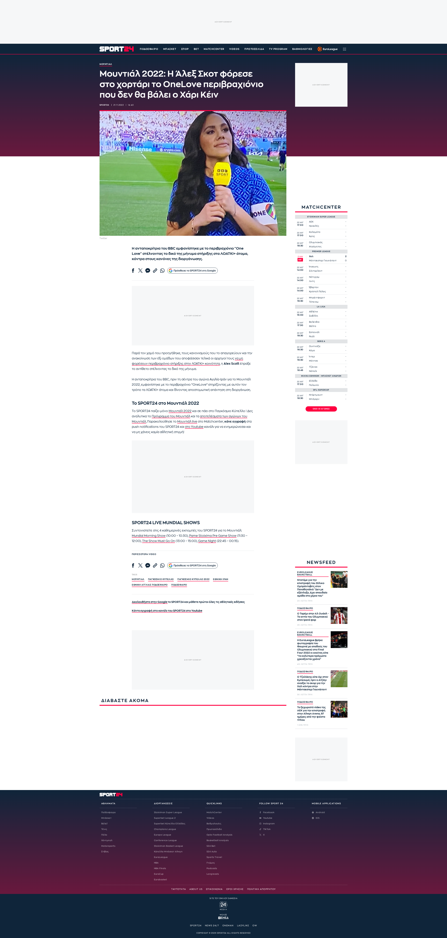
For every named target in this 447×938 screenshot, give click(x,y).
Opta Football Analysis (219, 835)
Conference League (165, 840)
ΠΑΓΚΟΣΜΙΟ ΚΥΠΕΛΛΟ (161, 579)
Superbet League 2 (165, 818)
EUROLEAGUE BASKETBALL (305, 573)
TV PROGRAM (278, 49)
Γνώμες (211, 863)
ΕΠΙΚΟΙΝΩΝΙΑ (214, 889)
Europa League (162, 835)
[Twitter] (140, 270)
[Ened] (223, 917)
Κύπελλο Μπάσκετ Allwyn (168, 852)
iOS (318, 818)
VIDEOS (234, 49)
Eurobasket (160, 880)
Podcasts (212, 868)
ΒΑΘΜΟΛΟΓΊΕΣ (302, 49)
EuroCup (159, 874)
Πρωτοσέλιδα (214, 829)
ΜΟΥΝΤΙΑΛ (138, 579)
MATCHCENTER (214, 49)
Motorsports (108, 846)
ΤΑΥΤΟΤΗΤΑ (178, 889)
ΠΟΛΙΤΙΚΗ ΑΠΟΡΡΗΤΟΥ (261, 889)
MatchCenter (214, 812)
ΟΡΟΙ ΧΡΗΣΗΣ (235, 889)
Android (320, 812)
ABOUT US (196, 889)
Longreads (213, 874)
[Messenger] (147, 270)
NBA (156, 863)
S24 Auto (212, 852)
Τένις (104, 829)
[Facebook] (133, 270)
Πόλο (104, 835)
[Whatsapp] (162, 270)
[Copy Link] (155, 270)
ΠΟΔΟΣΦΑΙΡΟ (305, 608)
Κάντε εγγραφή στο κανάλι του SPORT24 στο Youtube (167, 611)
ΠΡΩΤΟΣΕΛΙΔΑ (254, 49)
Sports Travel (214, 857)
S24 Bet (211, 846)
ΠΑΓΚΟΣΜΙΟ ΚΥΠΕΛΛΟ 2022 (193, 579)
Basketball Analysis (218, 840)
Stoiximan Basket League (168, 846)
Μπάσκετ (169, 49)
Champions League (165, 829)
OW (254, 926)
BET (196, 49)
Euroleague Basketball (326, 49)
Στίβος (105, 852)
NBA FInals (160, 868)
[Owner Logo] (223, 905)
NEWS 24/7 (212, 926)
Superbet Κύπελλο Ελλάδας (169, 824)
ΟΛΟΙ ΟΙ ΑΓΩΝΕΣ (321, 409)
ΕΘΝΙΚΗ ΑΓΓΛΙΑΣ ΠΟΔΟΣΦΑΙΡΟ (150, 585)
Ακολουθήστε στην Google (150, 602)
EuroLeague (161, 857)
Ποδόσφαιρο (149, 49)
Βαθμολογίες (214, 824)
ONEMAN (228, 926)
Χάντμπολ (106, 840)
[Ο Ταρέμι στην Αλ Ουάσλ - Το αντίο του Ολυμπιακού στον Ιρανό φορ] (339, 615)
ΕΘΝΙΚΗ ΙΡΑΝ (220, 579)
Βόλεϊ (104, 824)
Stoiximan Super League (168, 812)
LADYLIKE (243, 926)
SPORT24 (195, 926)
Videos (210, 818)
